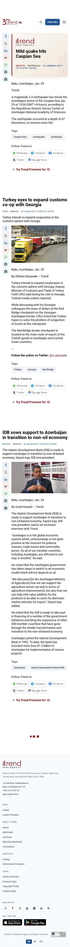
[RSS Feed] (48, 908)
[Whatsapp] (5, 908)
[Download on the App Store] (12, 922)
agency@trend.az (11, 794)
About (6, 827)
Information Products (13, 864)
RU (41, 941)
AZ (35, 941)
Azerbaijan (56, 137)
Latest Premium (11, 815)
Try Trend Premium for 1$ (32, 169)
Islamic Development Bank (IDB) (47, 667)
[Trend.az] (12, 22)
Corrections (8, 846)
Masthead (8, 832)
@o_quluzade (58, 355)
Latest (6, 810)
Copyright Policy (11, 886)
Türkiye (18, 369)
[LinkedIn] (41, 908)
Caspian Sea (20, 137)
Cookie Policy (9, 891)
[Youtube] (27, 908)
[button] (6, 36)
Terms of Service (11, 876)
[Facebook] (13, 908)
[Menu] (64, 22)
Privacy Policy (10, 881)
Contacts (7, 837)
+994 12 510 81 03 (11, 790)
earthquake (39, 137)
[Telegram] (34, 908)
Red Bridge (48, 369)
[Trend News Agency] (12, 764)
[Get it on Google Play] (35, 922)
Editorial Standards (12, 841)
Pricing (6, 859)
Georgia (32, 369)
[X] (20, 908)
